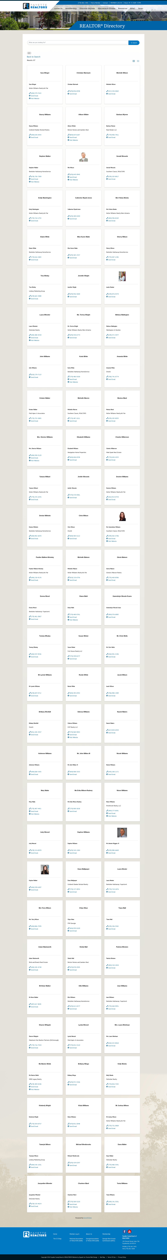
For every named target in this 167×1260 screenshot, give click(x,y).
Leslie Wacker (110, 287)
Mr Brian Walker (33, 997)
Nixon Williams (110, 802)
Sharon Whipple (33, 1036)
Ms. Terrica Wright (73, 326)
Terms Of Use (112, 1257)
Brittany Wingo (72, 1075)
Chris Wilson (71, 527)
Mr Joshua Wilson (111, 1117)
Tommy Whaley (33, 647)
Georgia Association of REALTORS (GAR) (92, 1240)
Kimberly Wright (33, 1117)
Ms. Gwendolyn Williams (113, 527)
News (140, 8)
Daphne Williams (72, 843)
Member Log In (74, 1234)
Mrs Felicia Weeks (111, 209)
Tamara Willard (33, 488)
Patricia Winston (110, 958)
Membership (71, 8)
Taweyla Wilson (33, 1156)
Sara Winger (32, 84)
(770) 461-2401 (83, 3)
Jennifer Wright (72, 287)
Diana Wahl (71, 607)
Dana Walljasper (72, 880)
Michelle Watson (72, 569)
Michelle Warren (72, 409)
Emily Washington (34, 209)
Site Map (102, 1257)
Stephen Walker (33, 167)
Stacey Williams (33, 126)
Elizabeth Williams (73, 448)
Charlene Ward (72, 1195)
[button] (134, 61)
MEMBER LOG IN (116, 3)
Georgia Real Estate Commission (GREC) (108, 1240)
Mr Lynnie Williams (34, 686)
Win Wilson (71, 167)
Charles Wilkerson (111, 448)
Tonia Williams (110, 1195)
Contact (105, 3)
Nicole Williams (110, 765)
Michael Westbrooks (73, 1156)
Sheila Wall (71, 958)
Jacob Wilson (110, 686)
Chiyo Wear (71, 919)
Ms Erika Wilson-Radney (74, 802)
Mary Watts (32, 802)
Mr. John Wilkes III (73, 765)
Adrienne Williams (34, 765)
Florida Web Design (91, 1257)
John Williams (33, 368)
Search (135, 43)
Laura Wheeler (33, 326)
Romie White (71, 686)
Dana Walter (109, 1156)
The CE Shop (57, 1239)
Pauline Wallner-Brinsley (36, 569)
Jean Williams (110, 997)
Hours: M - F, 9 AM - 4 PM (132, 3)
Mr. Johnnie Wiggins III (112, 843)
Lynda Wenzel (72, 1036)
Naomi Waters (110, 723)
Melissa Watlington (111, 326)
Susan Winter (71, 647)
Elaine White (32, 248)
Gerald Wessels (110, 167)
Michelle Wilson (110, 84)
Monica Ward (110, 409)
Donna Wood (32, 607)
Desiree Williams (111, 488)
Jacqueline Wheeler (34, 1195)
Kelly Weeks (109, 1075)
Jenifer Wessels (72, 488)
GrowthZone (87, 1218)
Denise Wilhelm (33, 527)
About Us (58, 8)
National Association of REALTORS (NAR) (76, 1240)
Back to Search (33, 56)
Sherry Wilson (110, 248)
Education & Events (106, 8)
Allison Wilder (72, 126)
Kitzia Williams (72, 1117)
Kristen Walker (33, 409)
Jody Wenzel (32, 843)
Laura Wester (110, 880)
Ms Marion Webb (34, 1075)
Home (55, 1234)
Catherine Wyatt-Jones (74, 209)
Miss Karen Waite (73, 248)
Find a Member (95, 3)
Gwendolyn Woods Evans (113, 607)
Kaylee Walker (33, 880)
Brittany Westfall (33, 723)
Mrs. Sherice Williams (35, 448)
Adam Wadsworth (34, 958)
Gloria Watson (110, 569)
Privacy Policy (122, 1257)
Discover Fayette (87, 8)
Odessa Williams (72, 723)
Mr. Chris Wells (110, 647)
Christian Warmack (73, 84)
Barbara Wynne (110, 126)
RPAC (132, 8)
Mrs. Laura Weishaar (112, 1036)
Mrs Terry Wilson (34, 919)
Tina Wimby (32, 287)
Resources (122, 8)
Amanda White (110, 368)
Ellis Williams (71, 997)
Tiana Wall (109, 919)
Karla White (71, 368)
